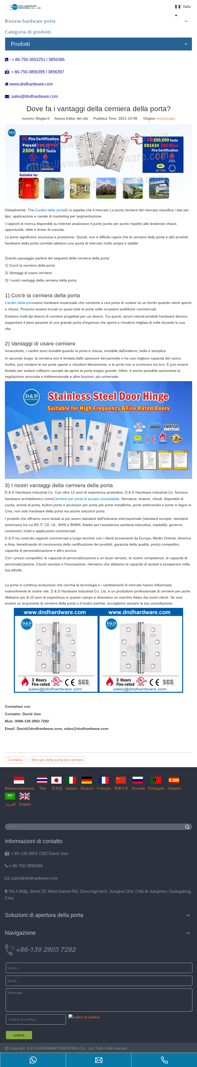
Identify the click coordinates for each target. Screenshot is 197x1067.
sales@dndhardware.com (34, 96)
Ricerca (187, 827)
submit (19, 1035)
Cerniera (15, 760)
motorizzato (165, 118)
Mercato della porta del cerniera (57, 760)
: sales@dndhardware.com (31, 878)
